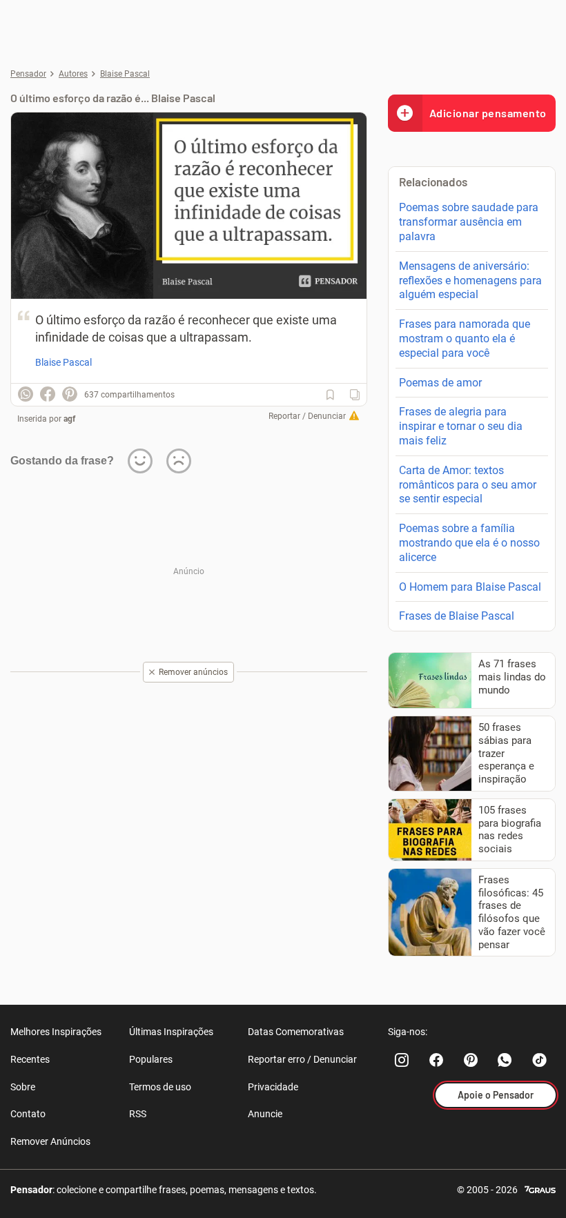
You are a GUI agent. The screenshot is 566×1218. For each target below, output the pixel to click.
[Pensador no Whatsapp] (505, 1060)
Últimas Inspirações (171, 1031)
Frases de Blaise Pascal (456, 615)
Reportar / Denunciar (307, 416)
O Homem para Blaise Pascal (470, 586)
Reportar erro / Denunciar (302, 1059)
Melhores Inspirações (55, 1031)
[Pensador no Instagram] (402, 1060)
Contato (28, 1113)
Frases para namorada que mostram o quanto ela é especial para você (464, 338)
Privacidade (273, 1086)
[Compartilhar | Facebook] (47, 394)
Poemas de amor (440, 382)
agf (69, 419)
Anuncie (265, 1113)
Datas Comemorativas (296, 1031)
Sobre (22, 1086)
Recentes (30, 1059)
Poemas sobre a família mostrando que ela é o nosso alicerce (469, 543)
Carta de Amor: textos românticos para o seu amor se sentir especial (467, 485)
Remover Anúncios (50, 1141)
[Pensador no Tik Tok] (540, 1060)
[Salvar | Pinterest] (69, 394)
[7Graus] (540, 1188)
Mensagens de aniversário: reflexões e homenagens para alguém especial (470, 280)
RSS (137, 1113)
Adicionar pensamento (488, 112)
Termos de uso (160, 1086)
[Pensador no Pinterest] (471, 1060)
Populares (151, 1059)
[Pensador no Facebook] (436, 1060)
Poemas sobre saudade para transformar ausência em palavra (468, 222)
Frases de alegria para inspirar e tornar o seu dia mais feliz (461, 426)
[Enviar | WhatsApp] (25, 394)
